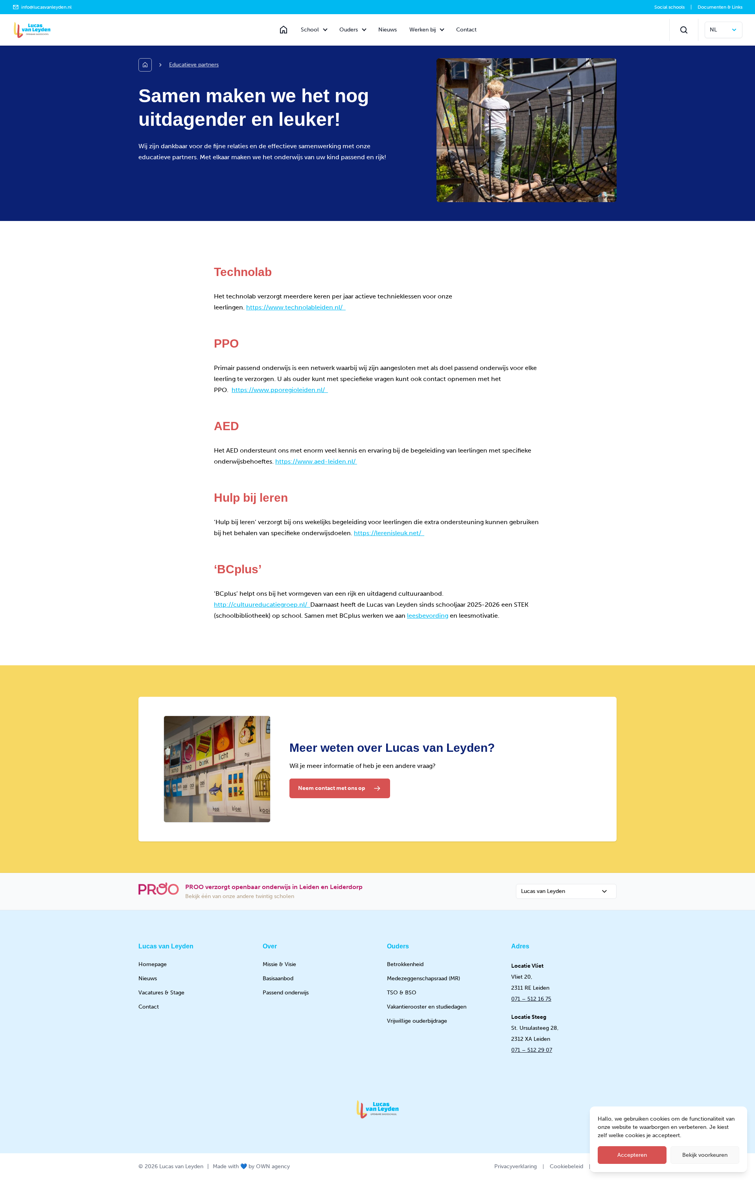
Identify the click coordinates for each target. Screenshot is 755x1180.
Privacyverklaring (515, 1166)
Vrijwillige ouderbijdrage (417, 1021)
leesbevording (427, 615)
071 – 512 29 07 (531, 1050)
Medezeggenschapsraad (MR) (423, 978)
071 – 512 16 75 (531, 999)
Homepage (152, 964)
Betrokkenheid (405, 964)
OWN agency (273, 1166)
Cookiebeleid (566, 1166)
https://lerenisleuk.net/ (389, 533)
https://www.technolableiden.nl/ (296, 307)
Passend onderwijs (286, 992)
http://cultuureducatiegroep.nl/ (262, 604)
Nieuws (387, 29)
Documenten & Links (720, 7)
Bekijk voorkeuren (704, 1155)
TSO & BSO (401, 992)
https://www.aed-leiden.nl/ (316, 461)
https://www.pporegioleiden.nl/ (280, 390)
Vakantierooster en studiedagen (426, 1006)
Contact (466, 29)
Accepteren (632, 1155)
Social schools (669, 7)
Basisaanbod (278, 978)
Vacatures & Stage (161, 992)
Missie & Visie (279, 964)
